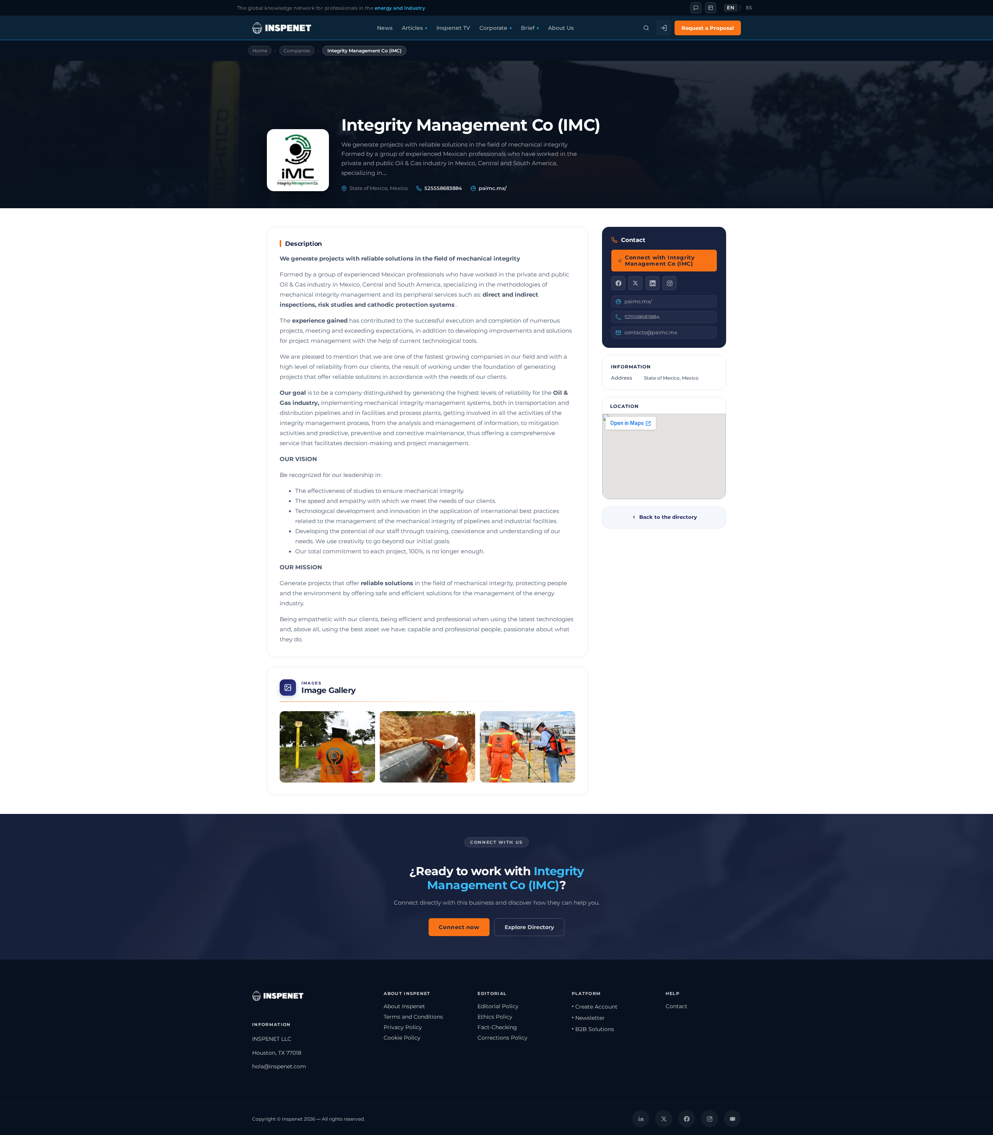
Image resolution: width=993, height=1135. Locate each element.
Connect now (459, 927)
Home (260, 51)
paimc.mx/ (493, 188)
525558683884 (443, 188)
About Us (561, 28)
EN (730, 7)
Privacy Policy (403, 1027)
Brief (528, 28)
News (385, 28)
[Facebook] (618, 283)
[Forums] (695, 7)
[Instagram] (669, 283)
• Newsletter (588, 1018)
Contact (676, 1006)
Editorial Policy (498, 1006)
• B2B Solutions (593, 1029)
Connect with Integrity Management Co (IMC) (659, 260)
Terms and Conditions (413, 1017)
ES (749, 7)
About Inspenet (404, 1006)
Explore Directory (529, 927)
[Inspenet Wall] (710, 7)
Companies (297, 51)
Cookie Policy (402, 1038)
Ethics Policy (494, 1017)
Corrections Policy (502, 1038)
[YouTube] (732, 1118)
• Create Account (595, 1007)
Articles (412, 28)
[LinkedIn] (652, 283)
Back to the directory (668, 517)
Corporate (493, 28)
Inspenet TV (453, 28)
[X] (635, 283)
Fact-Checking (497, 1027)
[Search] (646, 28)
